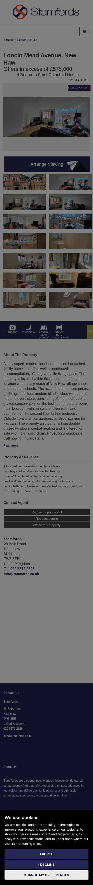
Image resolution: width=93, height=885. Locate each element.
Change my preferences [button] (46, 875)
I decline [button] (46, 864)
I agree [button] (46, 854)
